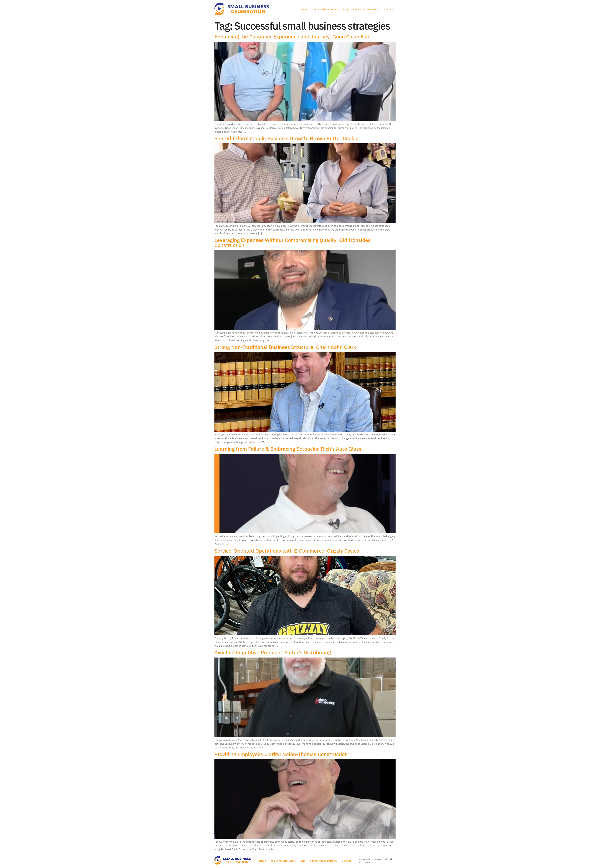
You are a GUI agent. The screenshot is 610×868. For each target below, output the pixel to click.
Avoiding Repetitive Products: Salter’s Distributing (272, 652)
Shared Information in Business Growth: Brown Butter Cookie (287, 138)
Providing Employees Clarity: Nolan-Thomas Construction (281, 754)
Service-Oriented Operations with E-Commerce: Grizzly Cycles (286, 550)
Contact (388, 9)
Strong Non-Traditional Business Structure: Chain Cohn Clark (285, 347)
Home (304, 9)
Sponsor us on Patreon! (365, 9)
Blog (345, 9)
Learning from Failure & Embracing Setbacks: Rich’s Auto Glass (287, 448)
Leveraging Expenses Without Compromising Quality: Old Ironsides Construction (292, 242)
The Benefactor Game (325, 9)
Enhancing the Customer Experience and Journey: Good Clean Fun (293, 36)
